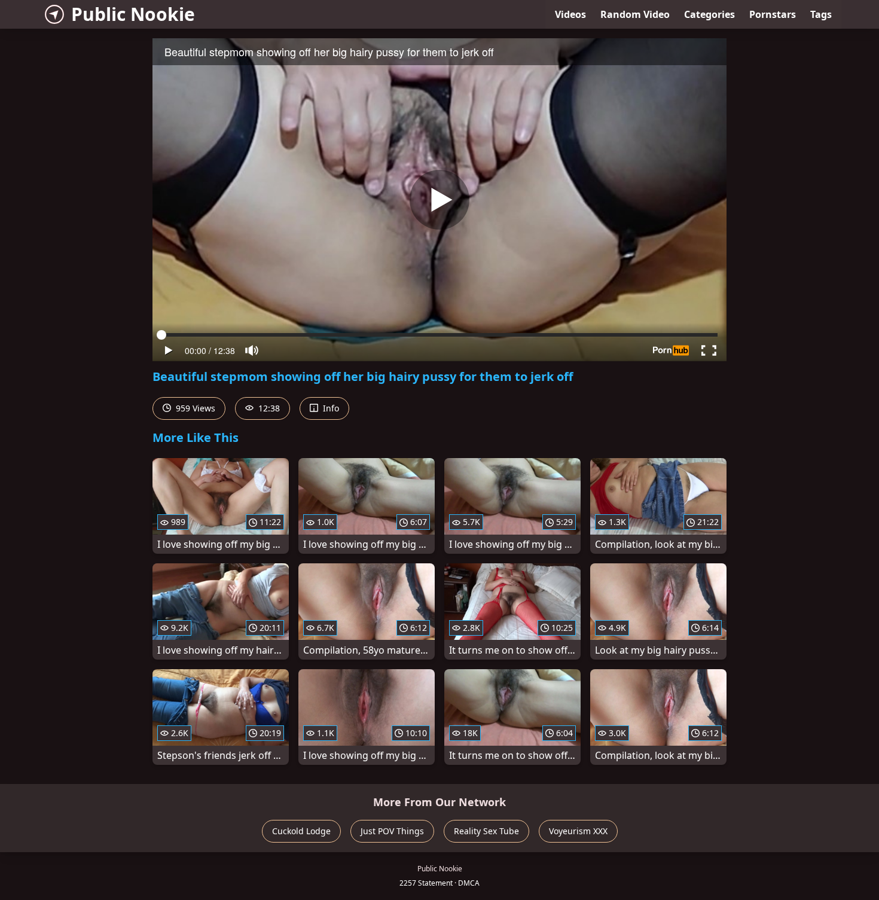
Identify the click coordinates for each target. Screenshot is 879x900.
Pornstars (772, 14)
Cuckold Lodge (301, 831)
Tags (821, 14)
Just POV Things (392, 831)
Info (330, 408)
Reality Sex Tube (486, 831)
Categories (709, 14)
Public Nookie (133, 14)
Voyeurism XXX (578, 831)
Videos (570, 14)
